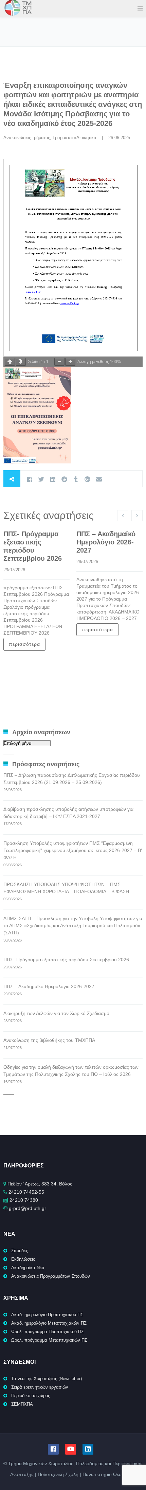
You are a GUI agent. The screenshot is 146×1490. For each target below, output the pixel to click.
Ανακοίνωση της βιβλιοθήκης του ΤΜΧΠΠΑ (49, 1040)
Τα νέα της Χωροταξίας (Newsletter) (46, 1378)
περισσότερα (24, 644)
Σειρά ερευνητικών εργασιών (39, 1387)
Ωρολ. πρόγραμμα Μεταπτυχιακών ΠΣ (49, 1340)
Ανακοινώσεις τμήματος (26, 137)
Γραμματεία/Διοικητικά (74, 137)
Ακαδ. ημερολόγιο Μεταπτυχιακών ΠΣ (49, 1323)
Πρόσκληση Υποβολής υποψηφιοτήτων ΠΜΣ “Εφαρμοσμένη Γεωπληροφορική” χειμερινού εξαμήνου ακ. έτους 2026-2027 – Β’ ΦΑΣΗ (72, 850)
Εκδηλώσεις (23, 1259)
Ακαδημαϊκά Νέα (27, 1267)
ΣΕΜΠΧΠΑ (22, 1404)
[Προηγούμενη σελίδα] (10, 362)
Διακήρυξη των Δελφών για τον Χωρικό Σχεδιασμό (56, 1013)
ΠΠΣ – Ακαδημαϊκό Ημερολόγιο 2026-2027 (105, 542)
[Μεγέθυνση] (70, 362)
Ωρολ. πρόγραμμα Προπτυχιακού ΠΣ (47, 1331)
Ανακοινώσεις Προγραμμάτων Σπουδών (50, 1276)
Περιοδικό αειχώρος (30, 1395)
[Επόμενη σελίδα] (21, 362)
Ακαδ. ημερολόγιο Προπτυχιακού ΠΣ (47, 1314)
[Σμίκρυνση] (59, 362)
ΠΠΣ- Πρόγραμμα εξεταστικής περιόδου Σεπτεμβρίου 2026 (66, 959)
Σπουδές (19, 1250)
